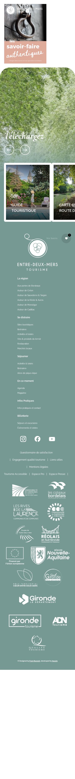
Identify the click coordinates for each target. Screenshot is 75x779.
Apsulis (55, 661)
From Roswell (34, 661)
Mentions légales (38, 467)
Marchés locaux (24, 348)
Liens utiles (56, 459)
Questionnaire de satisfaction (36, 452)
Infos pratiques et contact (29, 408)
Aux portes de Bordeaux (28, 286)
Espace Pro (38, 474)
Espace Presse (57, 474)
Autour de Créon (25, 290)
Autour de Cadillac (26, 310)
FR (72, 474)
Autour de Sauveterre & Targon (32, 295)
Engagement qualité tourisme (28, 459)
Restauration (23, 344)
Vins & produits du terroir (29, 339)
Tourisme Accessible (15, 474)
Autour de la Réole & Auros (30, 300)
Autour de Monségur (27, 305)
